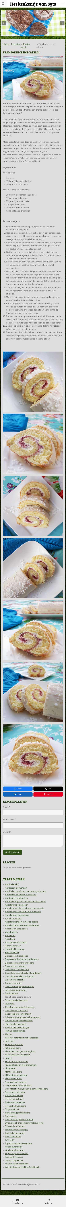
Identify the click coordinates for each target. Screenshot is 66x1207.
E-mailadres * (9, 819)
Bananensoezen (13, 945)
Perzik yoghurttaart (14, 1099)
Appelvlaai (10, 939)
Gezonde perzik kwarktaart (18, 1014)
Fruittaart (9, 1003)
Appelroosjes (11, 932)
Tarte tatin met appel (14, 1133)
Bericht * (7, 832)
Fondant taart (11, 993)
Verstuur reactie (12, 852)
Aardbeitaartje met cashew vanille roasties (25, 901)
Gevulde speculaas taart (16, 1010)
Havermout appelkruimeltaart (19, 1020)
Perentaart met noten (15, 1092)
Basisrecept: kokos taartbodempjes (22, 959)
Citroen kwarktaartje (15, 979)
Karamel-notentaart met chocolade (21, 1037)
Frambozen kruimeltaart (16, 1000)
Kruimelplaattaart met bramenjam (21, 1065)
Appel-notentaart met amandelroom (22, 925)
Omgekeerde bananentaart (18, 1085)
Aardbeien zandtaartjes (16, 898)
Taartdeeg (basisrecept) (16, 1129)
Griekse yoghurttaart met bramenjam (22, 1017)
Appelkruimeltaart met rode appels (21, 922)
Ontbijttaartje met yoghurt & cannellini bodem (26, 1089)
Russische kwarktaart (15, 1106)
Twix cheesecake (13, 1136)
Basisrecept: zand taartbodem (19, 963)
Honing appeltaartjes (15, 1031)
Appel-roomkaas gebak (16, 928)
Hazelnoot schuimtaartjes (17, 1027)
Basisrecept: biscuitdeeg (16, 956)
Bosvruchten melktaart (16, 966)
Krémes (8, 1058)
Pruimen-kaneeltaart (15, 1102)
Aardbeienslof (12, 884)
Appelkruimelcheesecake (17, 915)
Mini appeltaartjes (13, 1078)
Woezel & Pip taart (14, 1157)
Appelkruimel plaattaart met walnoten (23, 911)
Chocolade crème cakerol (17, 969)
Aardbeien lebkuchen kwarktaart (20, 894)
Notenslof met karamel (15, 1082)
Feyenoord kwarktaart (15, 990)
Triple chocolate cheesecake (18, 1143)
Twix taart (9, 1140)
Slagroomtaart (12, 1109)
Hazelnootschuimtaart (15, 1024)
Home (6, 44)
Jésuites (8, 1034)
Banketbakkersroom (14, 949)
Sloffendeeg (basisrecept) (17, 1112)
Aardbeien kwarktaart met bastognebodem (25, 891)
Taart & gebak (14, 879)
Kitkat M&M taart (13, 1048)
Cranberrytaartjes (13, 983)
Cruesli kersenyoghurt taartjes (19, 986)
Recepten (15, 44)
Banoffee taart (12, 952)
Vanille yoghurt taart (14, 1150)
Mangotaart (10, 1068)
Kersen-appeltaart (14, 1044)
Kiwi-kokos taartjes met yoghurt (20, 1051)
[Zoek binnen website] (3, 4)
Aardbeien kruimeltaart (16, 888)
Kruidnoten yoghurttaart (16, 1061)
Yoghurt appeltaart (14, 1160)
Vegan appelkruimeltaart (16, 1153)
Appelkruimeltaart (13, 918)
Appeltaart (10, 935)
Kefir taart (9, 1041)
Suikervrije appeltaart (15, 1126)
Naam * (6, 807)
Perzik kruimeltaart (14, 1095)
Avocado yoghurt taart (16, 942)
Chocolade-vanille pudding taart (20, 976)
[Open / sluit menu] (62, 4)
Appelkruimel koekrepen (16, 905)
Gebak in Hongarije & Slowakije (20, 1007)
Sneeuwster (11, 1116)
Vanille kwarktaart (13, 1146)
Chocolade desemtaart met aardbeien (23, 973)
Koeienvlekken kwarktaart (17, 1054)
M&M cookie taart (13, 1072)
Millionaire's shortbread (16, 1075)
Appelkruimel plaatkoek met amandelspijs (24, 908)
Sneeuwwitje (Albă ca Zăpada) (19, 1119)
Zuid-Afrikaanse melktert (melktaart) (22, 1167)
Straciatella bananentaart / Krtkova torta (24, 1123)
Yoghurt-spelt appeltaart (16, 1163)
